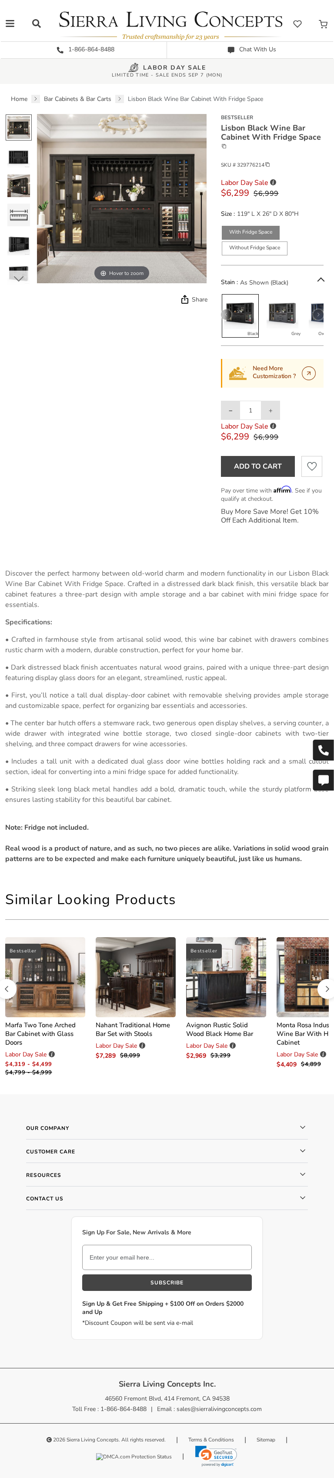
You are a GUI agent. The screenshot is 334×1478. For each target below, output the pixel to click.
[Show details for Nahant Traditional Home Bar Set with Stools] (136, 977)
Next (18, 278)
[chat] (323, 780)
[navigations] (10, 23)
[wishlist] (297, 24)
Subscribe (167, 1282)
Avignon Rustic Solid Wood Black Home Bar (219, 1029)
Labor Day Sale (174, 69)
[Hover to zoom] (121, 198)
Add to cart (258, 466)
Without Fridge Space (254, 247)
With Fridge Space (250, 231)
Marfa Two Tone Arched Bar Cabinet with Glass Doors (40, 1034)
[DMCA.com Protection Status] (134, 1456)
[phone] (323, 750)
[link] (216, 1456)
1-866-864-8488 (90, 49)
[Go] (309, 373)
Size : (228, 214)
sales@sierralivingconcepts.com (219, 1409)
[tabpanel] (167, 716)
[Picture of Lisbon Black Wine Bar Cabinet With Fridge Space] (19, 127)
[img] (184, 299)
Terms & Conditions (211, 1439)
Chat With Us (256, 49)
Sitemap (266, 1439)
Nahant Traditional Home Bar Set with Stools (133, 1029)
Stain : (229, 282)
